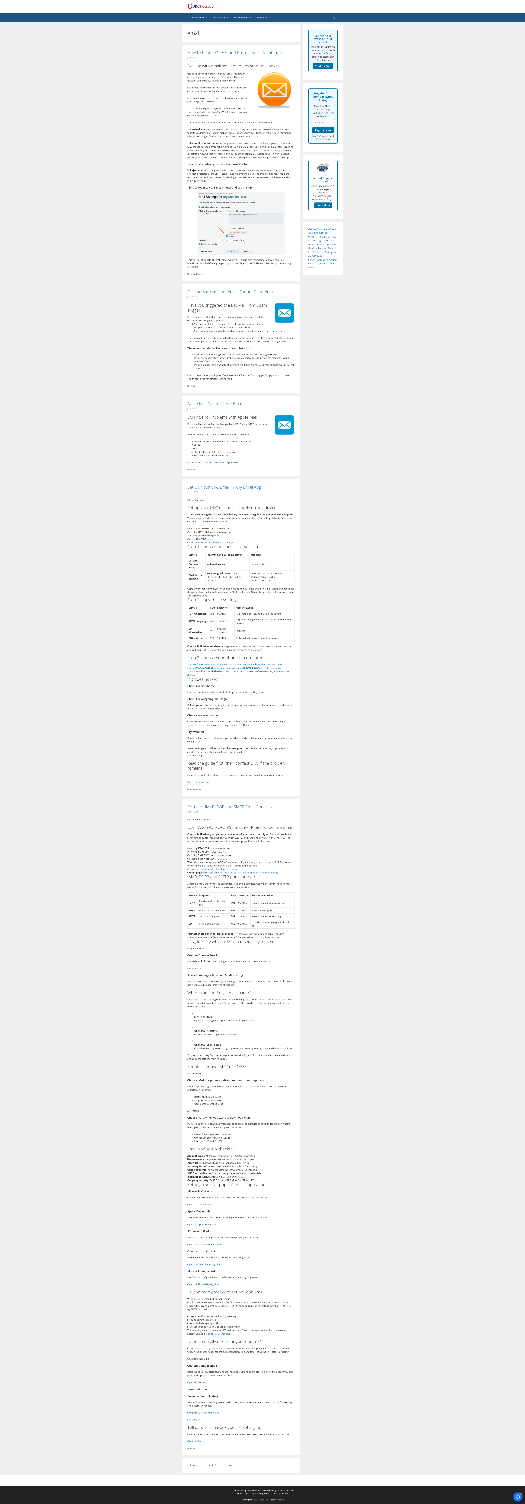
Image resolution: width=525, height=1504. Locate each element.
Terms (267, 1493)
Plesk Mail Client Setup (218, 1333)
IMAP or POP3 (235, 872)
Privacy (258, 1493)
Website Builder (241, 17)
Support (261, 17)
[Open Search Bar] (334, 17)
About (240, 1493)
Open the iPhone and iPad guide (204, 1244)
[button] (518, 1497)
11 (224, 1465)
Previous (193, 1465)
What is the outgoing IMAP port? (207, 1323)
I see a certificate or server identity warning (213, 1316)
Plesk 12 (200, 274)
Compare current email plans (203, 1412)
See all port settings (226, 869)
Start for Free (323, 66)
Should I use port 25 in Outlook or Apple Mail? (215, 1326)
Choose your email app (220, 542)
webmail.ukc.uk (259, 564)
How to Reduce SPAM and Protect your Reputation (234, 52)
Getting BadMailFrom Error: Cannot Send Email (231, 291)
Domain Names (197, 17)
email (192, 274)
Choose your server (197, 542)
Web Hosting (219, 17)
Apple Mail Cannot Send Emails (216, 403)
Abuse (275, 1493)
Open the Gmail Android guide (204, 1264)
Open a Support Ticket (199, 782)
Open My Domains (197, 1382)
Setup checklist (251, 872)
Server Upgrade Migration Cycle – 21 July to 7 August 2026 (322, 263)
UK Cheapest (238, 1490)
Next (231, 1465)
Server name (220, 872)
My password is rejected (203, 1319)
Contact (248, 1493)
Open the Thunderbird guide (203, 1284)
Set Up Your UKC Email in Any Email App (224, 487)
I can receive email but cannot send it (210, 1298)
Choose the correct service (201, 869)
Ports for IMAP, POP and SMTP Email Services (229, 806)
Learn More (323, 205)
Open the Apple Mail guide (201, 1224)
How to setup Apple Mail (225, 462)
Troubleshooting (269, 872)
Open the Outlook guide (200, 1204)
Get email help (195, 1441)
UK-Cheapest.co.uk (275, 1499)
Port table (207, 872)
